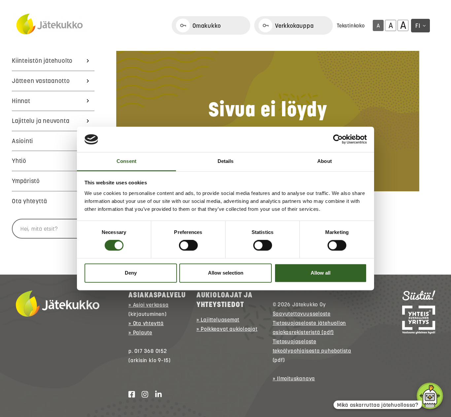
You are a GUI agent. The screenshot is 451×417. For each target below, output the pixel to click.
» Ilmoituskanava (294, 378)
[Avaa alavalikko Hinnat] (87, 101)
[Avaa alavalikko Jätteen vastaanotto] (87, 81)
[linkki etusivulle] (57, 303)
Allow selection (225, 273)
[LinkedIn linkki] (156, 394)
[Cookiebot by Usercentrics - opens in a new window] (338, 139)
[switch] (188, 245)
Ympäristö (26, 181)
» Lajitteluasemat (217, 319)
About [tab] (324, 161)
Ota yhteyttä (29, 201)
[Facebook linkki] (129, 394)
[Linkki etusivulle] (49, 24)
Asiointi (22, 141)
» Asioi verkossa (148, 304)
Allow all (320, 273)
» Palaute (140, 332)
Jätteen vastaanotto (41, 81)
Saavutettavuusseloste (301, 313)
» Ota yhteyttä (146, 323)
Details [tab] (226, 161)
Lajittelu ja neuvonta (40, 121)
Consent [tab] (126, 161)
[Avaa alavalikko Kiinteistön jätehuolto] (87, 61)
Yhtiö (19, 161)
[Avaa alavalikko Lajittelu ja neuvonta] (87, 121)
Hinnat (21, 101)
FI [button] (417, 25)
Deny (131, 273)
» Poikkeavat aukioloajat (227, 328)
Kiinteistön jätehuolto (42, 60)
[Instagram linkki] (142, 394)
